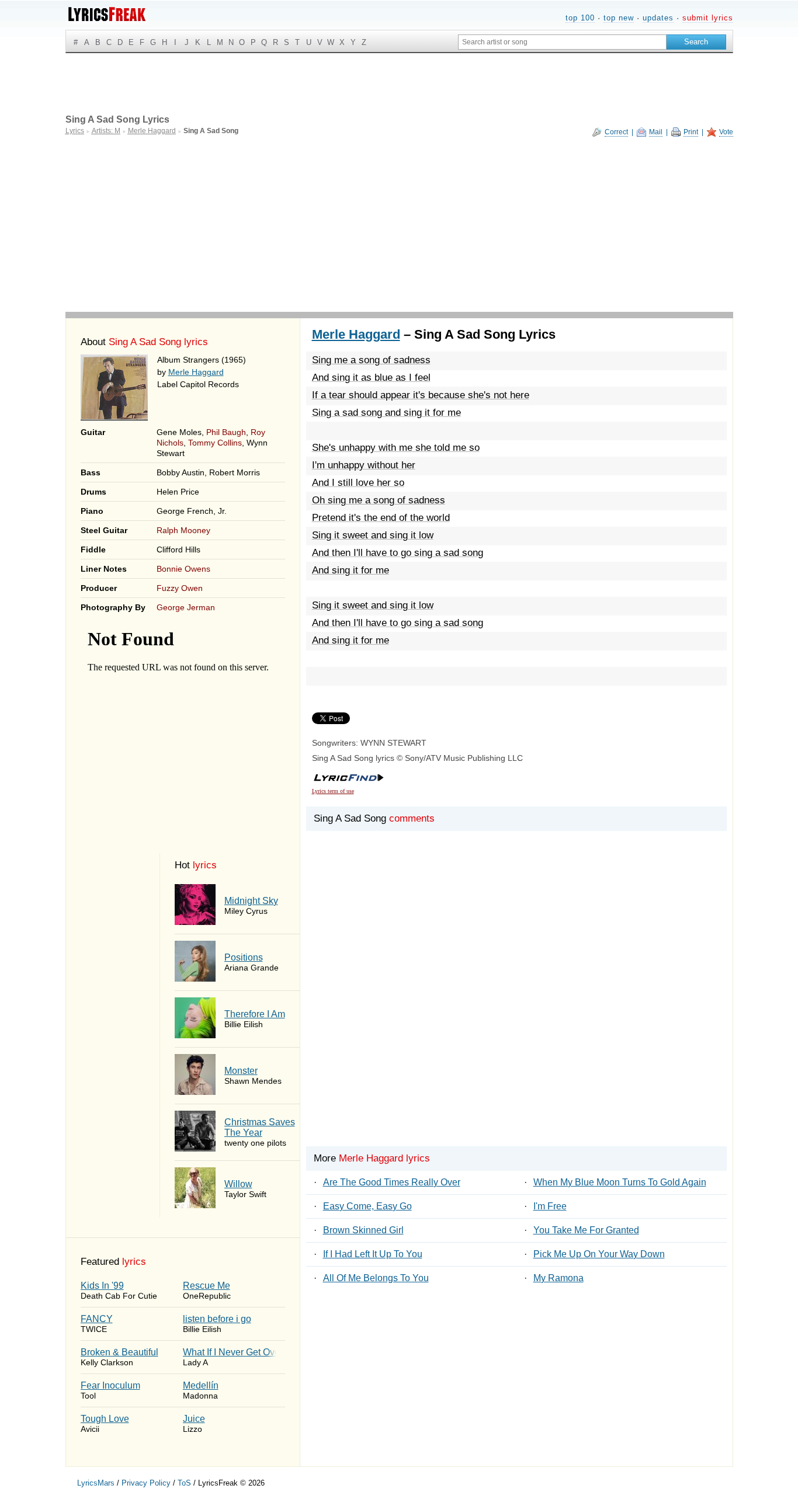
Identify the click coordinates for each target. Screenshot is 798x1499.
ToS (184, 1483)
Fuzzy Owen (180, 588)
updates (658, 17)
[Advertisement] (399, 224)
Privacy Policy (146, 1483)
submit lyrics (707, 17)
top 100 (580, 17)
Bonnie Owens (183, 568)
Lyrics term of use (333, 791)
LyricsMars (96, 1483)
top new (618, 17)
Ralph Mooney (183, 530)
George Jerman (186, 607)
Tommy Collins (215, 442)
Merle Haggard (196, 372)
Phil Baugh (226, 432)
